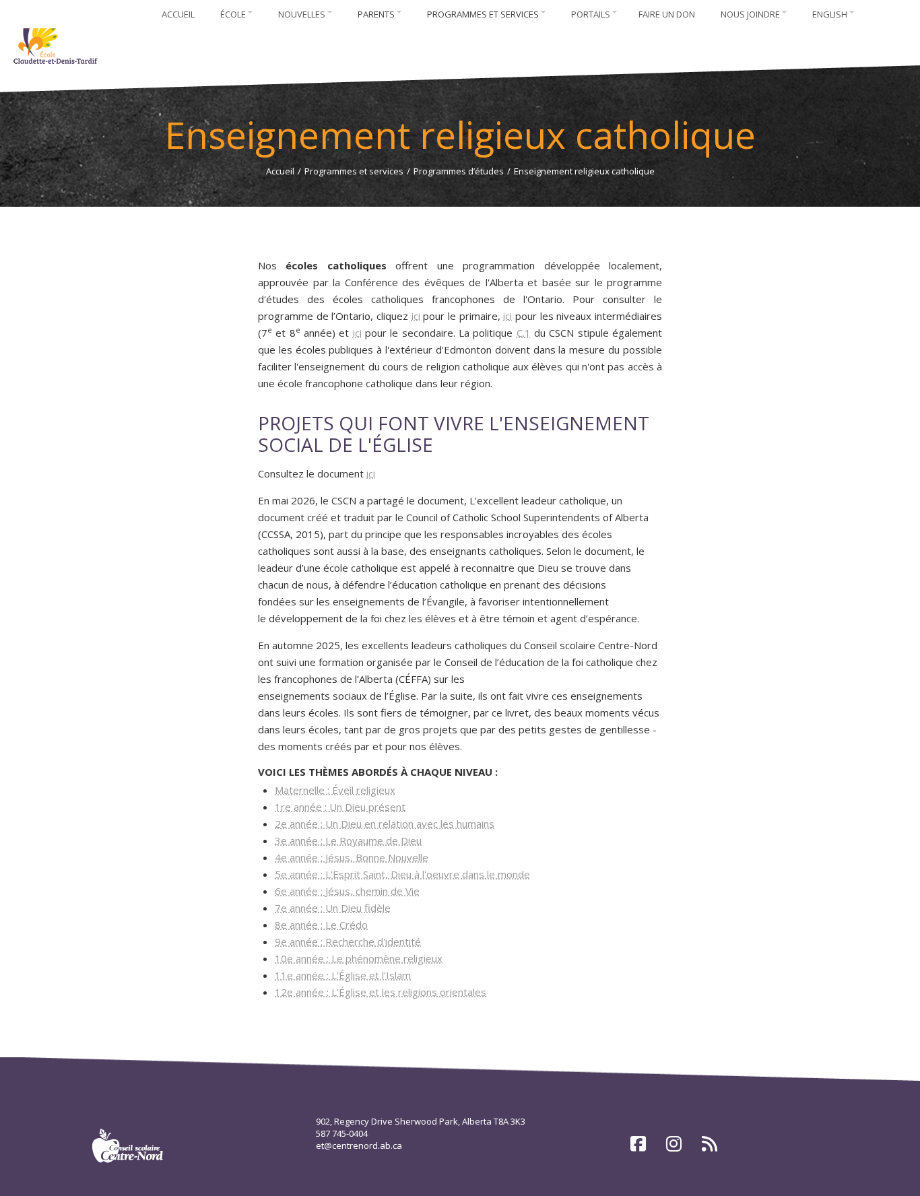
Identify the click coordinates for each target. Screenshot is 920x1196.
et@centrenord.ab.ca (359, 1145)
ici (416, 316)
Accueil (280, 171)
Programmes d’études (459, 171)
